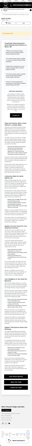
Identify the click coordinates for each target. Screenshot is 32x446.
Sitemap (13, 434)
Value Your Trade (16, 382)
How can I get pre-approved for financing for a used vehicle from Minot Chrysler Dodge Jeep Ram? (16, 83)
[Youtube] (9, 423)
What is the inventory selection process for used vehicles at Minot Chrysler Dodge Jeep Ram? (15, 52)
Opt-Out (24, 434)
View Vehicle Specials (16, 376)
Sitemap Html (17, 434)
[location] (28, 1)
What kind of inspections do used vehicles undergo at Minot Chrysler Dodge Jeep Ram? (15, 68)
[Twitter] (6, 423)
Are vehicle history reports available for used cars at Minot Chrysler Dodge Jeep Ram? (15, 60)
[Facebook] (2, 423)
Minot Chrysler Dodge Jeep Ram (3, 434)
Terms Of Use (10, 434)
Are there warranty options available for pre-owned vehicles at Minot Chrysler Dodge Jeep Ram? (15, 75)
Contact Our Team (16, 387)
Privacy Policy (6, 434)
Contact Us (15, 115)
